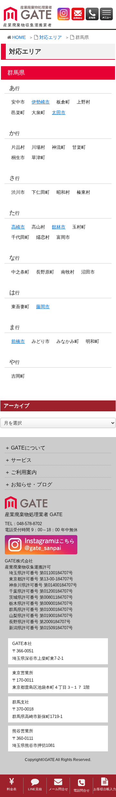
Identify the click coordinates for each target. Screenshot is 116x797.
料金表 (11, 789)
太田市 (58, 112)
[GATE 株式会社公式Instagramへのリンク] (63, 13)
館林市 (58, 226)
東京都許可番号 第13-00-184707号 (41, 579)
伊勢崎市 (41, 101)
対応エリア (50, 37)
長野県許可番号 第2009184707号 (40, 622)
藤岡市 (43, 306)
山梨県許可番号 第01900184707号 (41, 615)
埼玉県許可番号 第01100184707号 (41, 573)
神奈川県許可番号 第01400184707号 (43, 585)
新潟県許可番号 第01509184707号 (41, 628)
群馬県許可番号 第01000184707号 (41, 609)
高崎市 (18, 226)
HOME (19, 37)
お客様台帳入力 (104, 789)
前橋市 (18, 341)
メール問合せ (58, 789)
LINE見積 (35, 789)
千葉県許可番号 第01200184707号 (41, 591)
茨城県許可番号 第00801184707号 (41, 597)
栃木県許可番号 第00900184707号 (41, 603)
